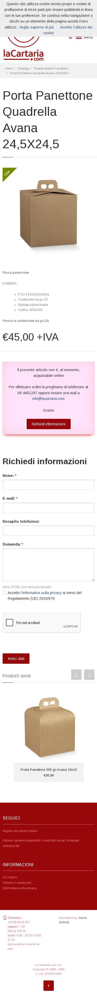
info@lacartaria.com (48, 399)
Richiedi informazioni (48, 424)
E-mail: (10, 498)
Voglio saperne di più (36, 27)
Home (9, 68)
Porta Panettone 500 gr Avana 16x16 (49, 770)
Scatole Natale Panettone (51, 68)
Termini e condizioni (17, 883)
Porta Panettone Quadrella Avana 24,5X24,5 (39, 73)
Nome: (9, 476)
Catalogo (23, 68)
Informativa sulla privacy (19, 888)
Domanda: (13, 544)
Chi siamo (10, 877)
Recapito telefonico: (21, 521)
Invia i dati (16, 658)
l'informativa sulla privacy (41, 593)
